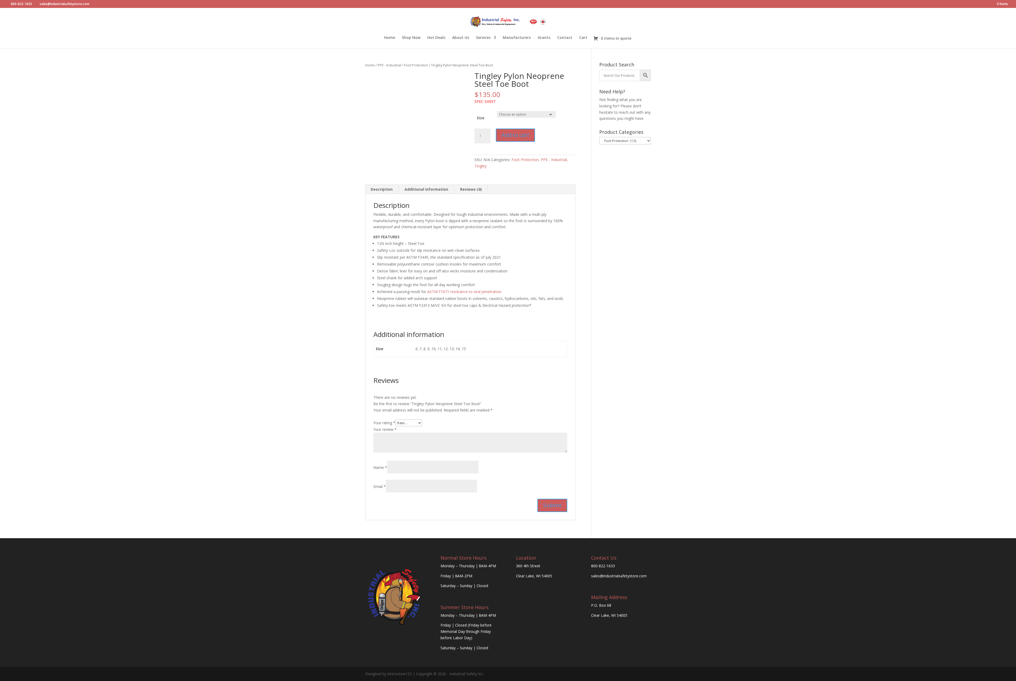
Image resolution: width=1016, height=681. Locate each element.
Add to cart (515, 135)
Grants (544, 38)
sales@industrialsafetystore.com (619, 575)
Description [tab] (382, 189)
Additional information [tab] (426, 189)
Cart (583, 38)
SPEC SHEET (485, 101)
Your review (385, 429)
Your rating (384, 422)
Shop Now (411, 38)
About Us (460, 38)
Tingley (480, 165)
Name (380, 467)
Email (379, 486)
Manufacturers (517, 38)
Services (483, 38)
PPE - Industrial (389, 65)
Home (389, 38)
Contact (564, 38)
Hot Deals (436, 38)
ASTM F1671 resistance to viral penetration (464, 291)
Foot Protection (416, 65)
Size (480, 117)
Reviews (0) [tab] (471, 189)
